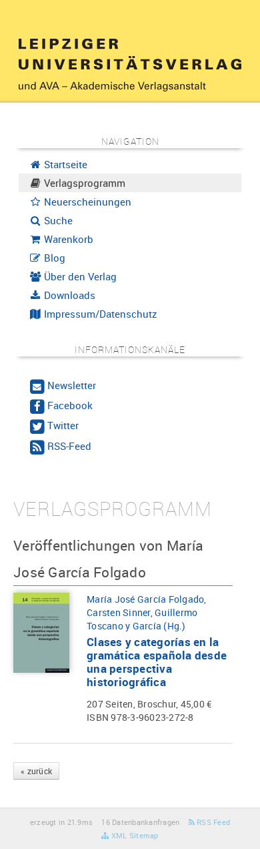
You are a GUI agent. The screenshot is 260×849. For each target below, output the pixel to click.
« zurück (36, 771)
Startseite (64, 164)
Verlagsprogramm (83, 183)
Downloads (68, 295)
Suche (57, 220)
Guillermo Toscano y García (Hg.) (142, 619)
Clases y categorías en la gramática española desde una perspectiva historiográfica (157, 661)
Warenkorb (67, 239)
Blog (53, 257)
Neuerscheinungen (86, 201)
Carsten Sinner (119, 612)
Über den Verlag (79, 276)
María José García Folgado (145, 599)
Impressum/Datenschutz (99, 313)
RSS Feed (212, 822)
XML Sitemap (133, 835)
